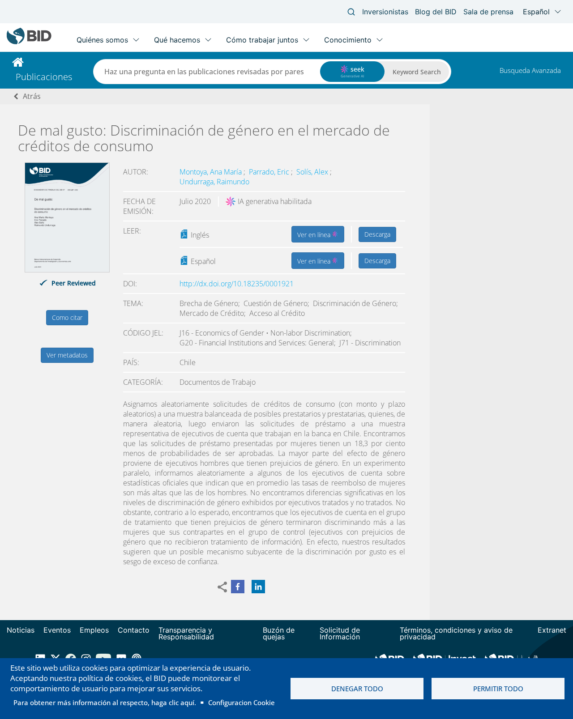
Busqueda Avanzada (530, 70)
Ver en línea (314, 234)
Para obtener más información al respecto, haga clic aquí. (104, 702)
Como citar (67, 317)
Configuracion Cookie (241, 702)
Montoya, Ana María (212, 172)
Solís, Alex (313, 172)
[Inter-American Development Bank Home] (29, 42)
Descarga (377, 234)
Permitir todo (498, 688)
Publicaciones (44, 77)
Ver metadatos (67, 355)
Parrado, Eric (270, 172)
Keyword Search (417, 72)
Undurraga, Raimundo (214, 182)
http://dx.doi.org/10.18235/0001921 (237, 284)
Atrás (32, 96)
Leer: (132, 231)
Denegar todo (357, 688)
